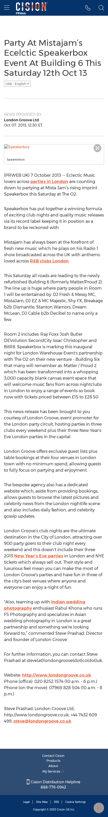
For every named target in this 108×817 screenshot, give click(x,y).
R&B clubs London (49, 261)
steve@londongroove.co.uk (42, 721)
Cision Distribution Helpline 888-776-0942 (55, 785)
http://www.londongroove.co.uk (56, 675)
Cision (61, 809)
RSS (56, 802)
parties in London (49, 181)
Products (53, 761)
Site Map (42, 802)
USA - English (16, 84)
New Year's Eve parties (38, 555)
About (53, 766)
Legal (26, 802)
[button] (88, 8)
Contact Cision (53, 756)
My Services (51, 771)
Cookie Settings (75, 802)
